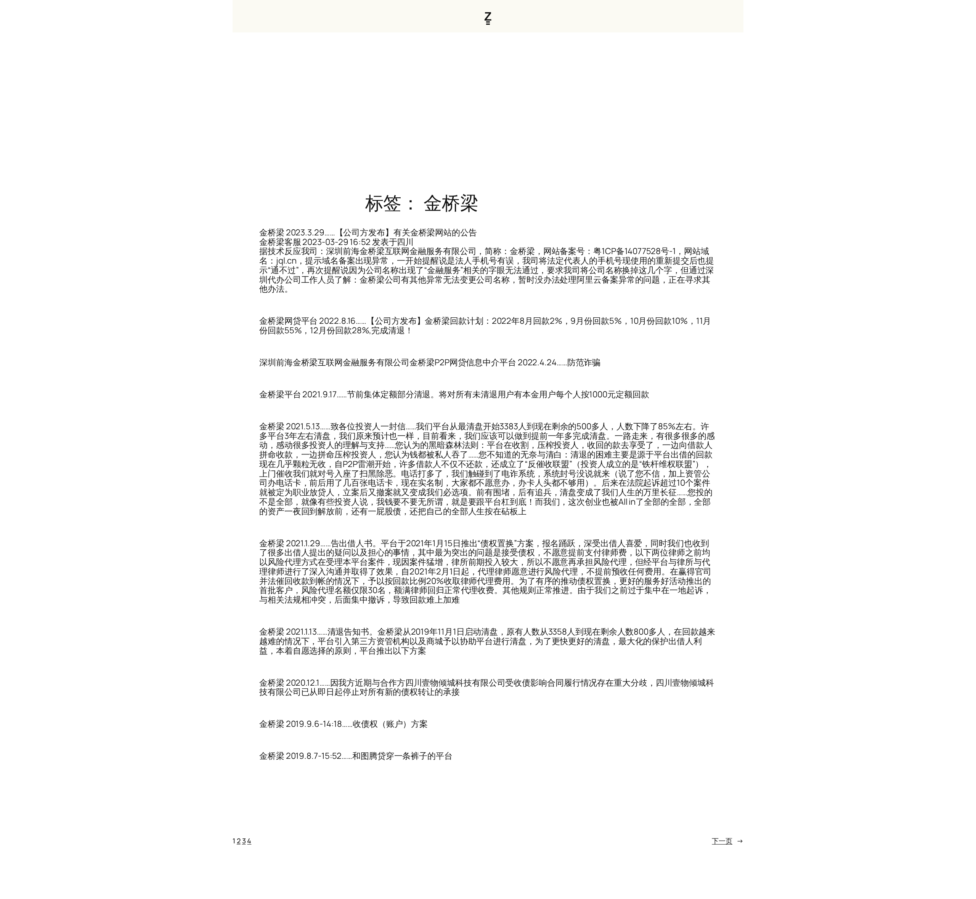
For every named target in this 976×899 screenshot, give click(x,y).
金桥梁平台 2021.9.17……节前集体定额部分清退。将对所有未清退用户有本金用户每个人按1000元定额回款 (454, 394)
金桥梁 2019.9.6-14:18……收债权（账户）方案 (343, 724)
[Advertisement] (488, 112)
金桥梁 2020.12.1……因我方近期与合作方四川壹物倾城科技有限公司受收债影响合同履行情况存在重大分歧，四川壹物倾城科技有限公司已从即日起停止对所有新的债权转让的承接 (486, 687)
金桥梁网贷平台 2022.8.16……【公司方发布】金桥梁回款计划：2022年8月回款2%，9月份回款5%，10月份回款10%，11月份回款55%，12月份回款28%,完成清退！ (485, 325)
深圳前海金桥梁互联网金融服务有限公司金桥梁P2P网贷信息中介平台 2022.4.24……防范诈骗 (429, 362)
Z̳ (488, 16)
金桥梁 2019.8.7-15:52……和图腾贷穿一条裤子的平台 (356, 756)
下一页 (727, 840)
